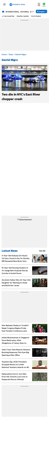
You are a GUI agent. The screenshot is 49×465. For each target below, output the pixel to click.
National (24, 11)
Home (4, 54)
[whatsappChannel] (44, 5)
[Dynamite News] (17, 5)
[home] (3, 11)
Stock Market (36, 16)
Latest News (10, 250)
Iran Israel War (9, 16)
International (12, 11)
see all (42, 250)
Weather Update (23, 16)
